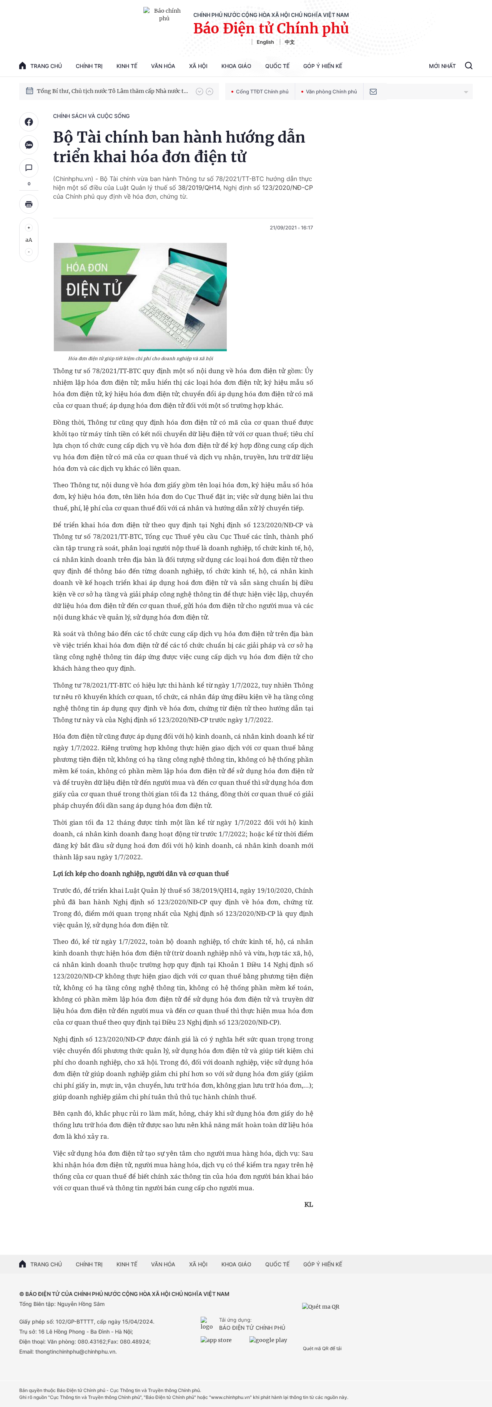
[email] (373, 91)
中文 (290, 42)
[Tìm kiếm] (469, 66)
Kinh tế (126, 66)
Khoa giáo (236, 66)
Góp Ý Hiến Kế (322, 66)
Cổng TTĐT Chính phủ (262, 91)
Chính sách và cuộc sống (91, 116)
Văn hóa (163, 66)
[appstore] (223, 1343)
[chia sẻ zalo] (28, 144)
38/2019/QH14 (199, 187)
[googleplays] (271, 1343)
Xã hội (198, 66)
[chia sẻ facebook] (28, 121)
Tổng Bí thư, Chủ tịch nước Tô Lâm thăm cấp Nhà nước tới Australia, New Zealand (112, 91)
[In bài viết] (28, 204)
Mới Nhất (442, 66)
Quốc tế (277, 66)
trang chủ (46, 66)
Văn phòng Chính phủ (331, 91)
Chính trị (89, 66)
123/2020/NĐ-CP (287, 187)
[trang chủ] (208, 1324)
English (265, 42)
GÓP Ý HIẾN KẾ (322, 1264)
